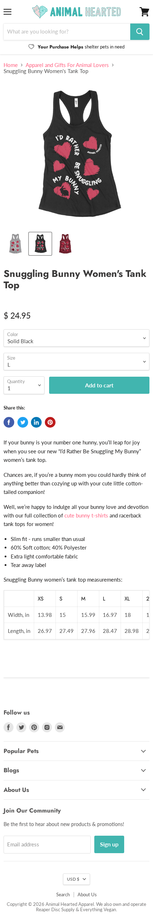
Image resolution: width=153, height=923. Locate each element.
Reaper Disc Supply (55, 909)
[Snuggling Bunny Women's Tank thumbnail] (65, 243)
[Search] (139, 32)
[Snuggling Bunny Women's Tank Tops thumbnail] (40, 243)
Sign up (109, 844)
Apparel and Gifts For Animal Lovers (67, 65)
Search (63, 894)
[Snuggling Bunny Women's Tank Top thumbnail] (15, 243)
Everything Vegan (98, 909)
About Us (87, 894)
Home (11, 65)
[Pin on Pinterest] (50, 422)
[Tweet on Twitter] (22, 422)
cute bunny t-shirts (86, 515)
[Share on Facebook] (9, 422)
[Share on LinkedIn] (36, 422)
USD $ (73, 879)
